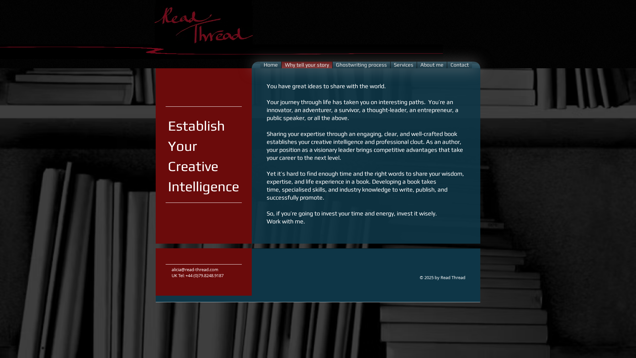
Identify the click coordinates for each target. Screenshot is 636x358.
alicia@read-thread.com (195, 269)
